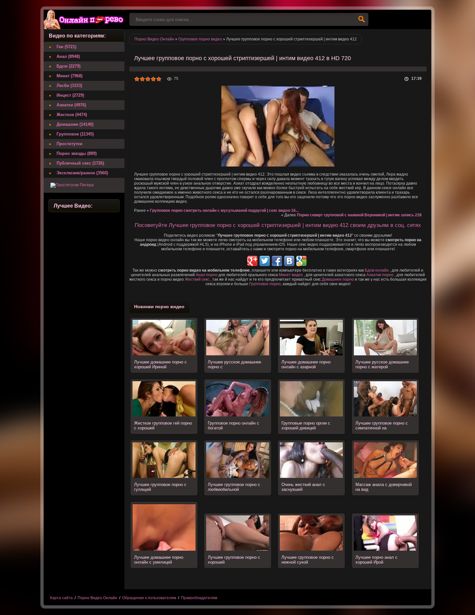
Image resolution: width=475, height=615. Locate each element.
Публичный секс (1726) (80, 163)
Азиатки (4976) (71, 104)
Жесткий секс (197, 279)
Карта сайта (61, 598)
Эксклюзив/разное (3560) (82, 172)
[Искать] (361, 19)
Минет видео (291, 275)
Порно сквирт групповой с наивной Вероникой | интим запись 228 (359, 215)
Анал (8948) (68, 56)
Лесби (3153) (69, 85)
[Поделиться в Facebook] (277, 261)
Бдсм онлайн (377, 270)
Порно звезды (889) (77, 153)
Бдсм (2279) (68, 66)
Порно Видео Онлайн (97, 598)
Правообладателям (199, 598)
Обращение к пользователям (149, 598)
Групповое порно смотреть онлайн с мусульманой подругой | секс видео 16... (224, 210)
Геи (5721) (66, 46)
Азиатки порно (380, 275)
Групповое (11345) (75, 134)
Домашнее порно (338, 279)
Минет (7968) (69, 75)
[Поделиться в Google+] (252, 261)
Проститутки (69, 143)
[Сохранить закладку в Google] (301, 261)
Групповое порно (265, 284)
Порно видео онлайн (84, 19)
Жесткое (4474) (72, 114)
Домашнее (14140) (75, 124)
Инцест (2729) (70, 95)
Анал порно (206, 275)
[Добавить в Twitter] (264, 261)
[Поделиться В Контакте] (289, 261)
